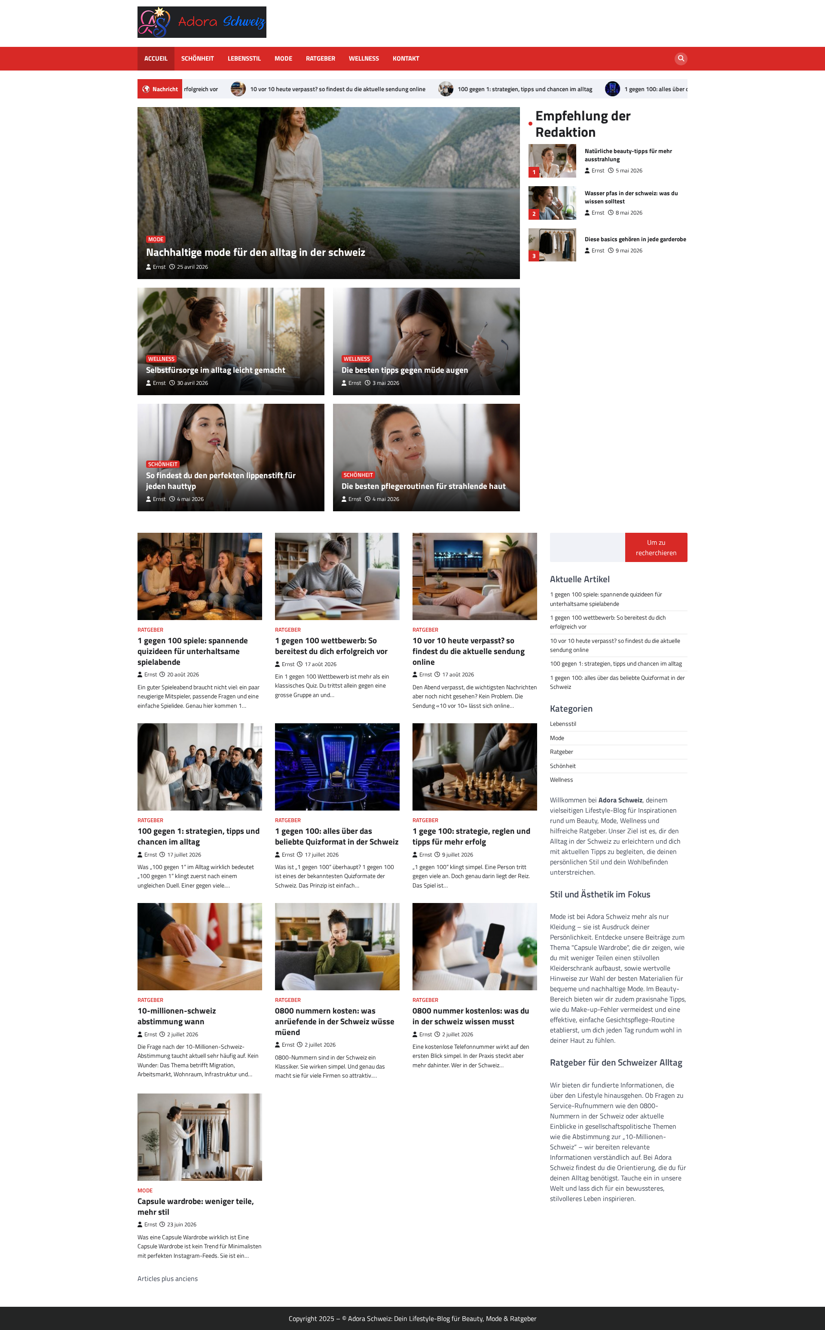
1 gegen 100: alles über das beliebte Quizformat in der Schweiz (618, 89)
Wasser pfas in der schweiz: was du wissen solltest (631, 197)
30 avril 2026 (192, 383)
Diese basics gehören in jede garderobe (635, 239)
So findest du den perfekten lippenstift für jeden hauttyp (221, 480)
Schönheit (197, 58)
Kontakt (406, 58)
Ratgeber (320, 58)
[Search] (681, 58)
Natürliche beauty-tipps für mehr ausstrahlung (628, 155)
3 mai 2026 (386, 383)
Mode (283, 58)
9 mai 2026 (629, 250)
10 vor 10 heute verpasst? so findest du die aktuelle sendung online (251, 89)
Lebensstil (244, 58)
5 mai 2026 (629, 170)
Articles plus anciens (168, 1278)
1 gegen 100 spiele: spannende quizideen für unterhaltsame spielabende (193, 651)
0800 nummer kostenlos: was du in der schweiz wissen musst (470, 1015)
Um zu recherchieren (656, 547)
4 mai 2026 (190, 499)
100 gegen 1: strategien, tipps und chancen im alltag (438, 89)
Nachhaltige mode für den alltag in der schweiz (255, 251)
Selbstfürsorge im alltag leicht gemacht (215, 369)
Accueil (156, 58)
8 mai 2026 (629, 213)
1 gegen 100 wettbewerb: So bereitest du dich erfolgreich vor (331, 645)
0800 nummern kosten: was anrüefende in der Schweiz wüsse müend (334, 1021)
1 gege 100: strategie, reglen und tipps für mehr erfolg (471, 836)
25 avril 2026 (192, 267)
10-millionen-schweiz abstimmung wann (177, 1015)
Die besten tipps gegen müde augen (405, 369)
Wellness (364, 58)
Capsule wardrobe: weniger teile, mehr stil (196, 1206)
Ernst (159, 267)
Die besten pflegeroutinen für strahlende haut (424, 485)
